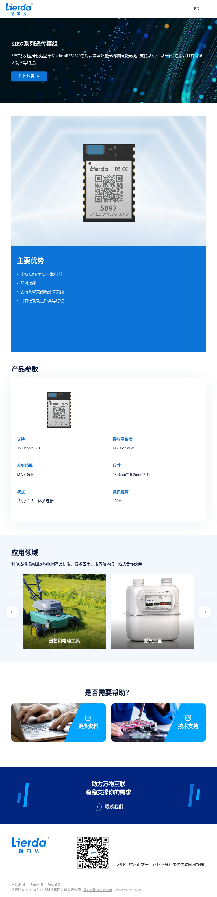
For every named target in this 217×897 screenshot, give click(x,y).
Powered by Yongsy (129, 890)
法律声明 (36, 885)
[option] (64, 611)
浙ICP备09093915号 (97, 890)
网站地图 (18, 885)
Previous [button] (12, 612)
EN (196, 9)
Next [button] (204, 612)
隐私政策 (54, 885)
